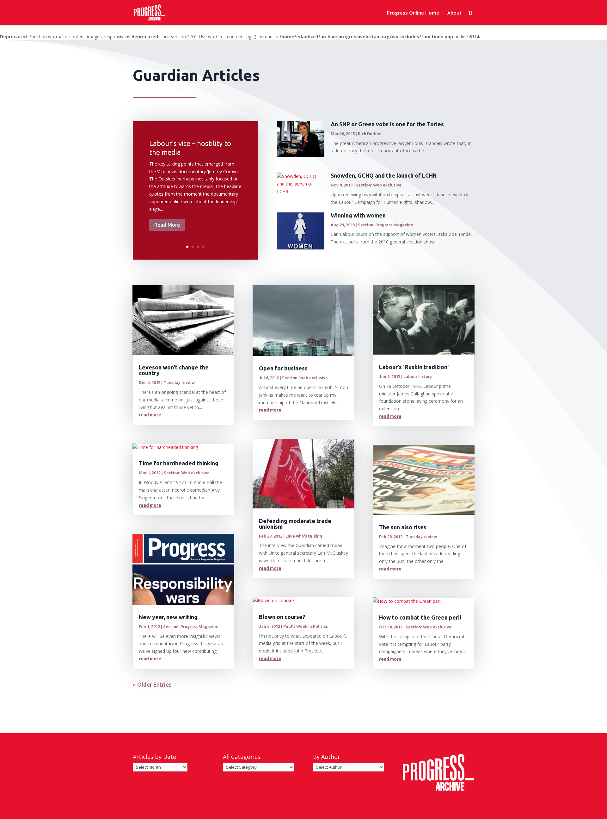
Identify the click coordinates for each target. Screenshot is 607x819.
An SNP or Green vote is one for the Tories (387, 124)
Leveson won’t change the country (174, 370)
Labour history (417, 376)
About (454, 13)
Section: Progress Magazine (385, 225)
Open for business (283, 368)
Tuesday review (179, 382)
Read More (167, 225)
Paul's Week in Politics (305, 626)
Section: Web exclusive (379, 185)
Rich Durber (369, 133)
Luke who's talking (303, 536)
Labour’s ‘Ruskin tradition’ (414, 367)
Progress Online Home (413, 13)
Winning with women (358, 215)
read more (150, 414)
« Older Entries (152, 684)
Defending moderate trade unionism (295, 524)
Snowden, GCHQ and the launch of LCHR (384, 175)
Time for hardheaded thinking (178, 463)
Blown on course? (282, 617)
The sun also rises (402, 527)
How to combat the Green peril (420, 617)
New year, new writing (168, 617)
